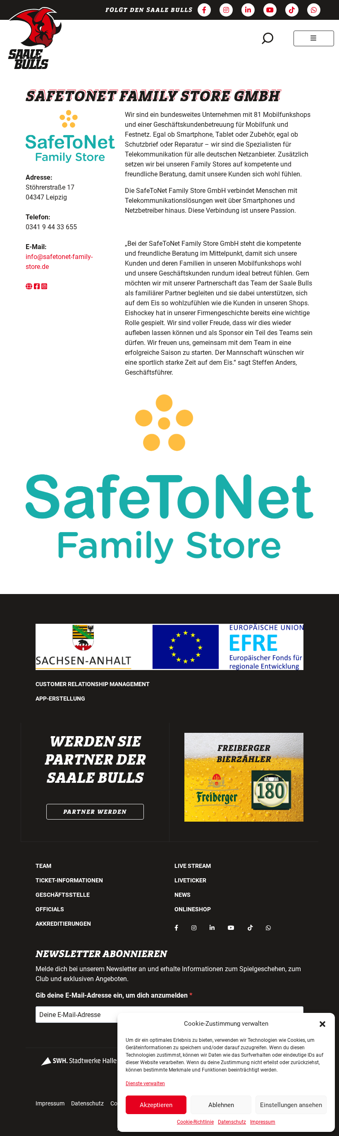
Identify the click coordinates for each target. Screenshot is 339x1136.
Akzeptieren (156, 1105)
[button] (322, 1024)
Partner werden (95, 811)
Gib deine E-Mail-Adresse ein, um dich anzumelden (112, 995)
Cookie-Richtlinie (195, 1122)
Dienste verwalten (145, 1083)
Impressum (262, 1122)
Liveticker (190, 880)
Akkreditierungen (63, 923)
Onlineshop (192, 909)
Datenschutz (232, 1122)
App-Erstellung (60, 698)
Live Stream (192, 866)
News (182, 894)
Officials (50, 909)
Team (43, 866)
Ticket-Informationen (69, 880)
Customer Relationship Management (93, 684)
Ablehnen (221, 1105)
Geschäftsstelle (63, 894)
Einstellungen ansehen (291, 1105)
